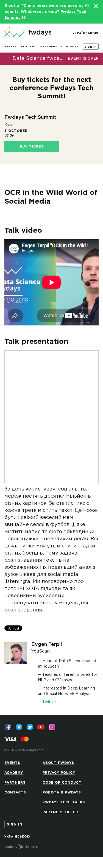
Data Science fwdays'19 (38, 58)
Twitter (49, 702)
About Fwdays (58, 762)
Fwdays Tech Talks (64, 802)
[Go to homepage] (27, 32)
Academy (28, 46)
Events (10, 46)
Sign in (91, 47)
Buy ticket (32, 146)
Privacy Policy (59, 772)
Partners (48, 46)
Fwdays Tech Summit (30, 117)
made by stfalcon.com (23, 847)
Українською (85, 33)
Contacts (70, 46)
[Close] (95, 6)
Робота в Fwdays (62, 792)
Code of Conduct (62, 782)
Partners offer (60, 812)
